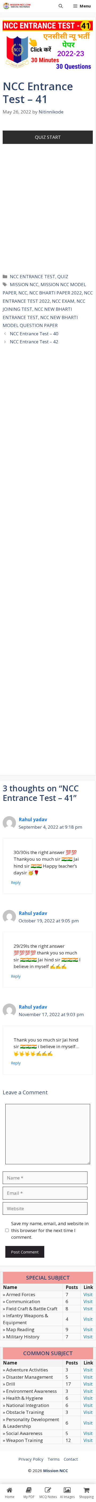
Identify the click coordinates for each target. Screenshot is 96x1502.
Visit (88, 1294)
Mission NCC (55, 1470)
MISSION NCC (24, 284)
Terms (53, 1459)
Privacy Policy (30, 1459)
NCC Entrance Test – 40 (34, 334)
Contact (71, 1459)
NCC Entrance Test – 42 (34, 342)
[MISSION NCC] (17, 6)
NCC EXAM (63, 301)
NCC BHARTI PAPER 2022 (55, 293)
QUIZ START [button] (48, 137)
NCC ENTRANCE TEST (32, 276)
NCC (22, 293)
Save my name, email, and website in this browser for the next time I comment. (50, 1230)
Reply (16, 882)
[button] (60, 6)
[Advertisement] (48, 215)
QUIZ (62, 276)
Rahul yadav (33, 819)
